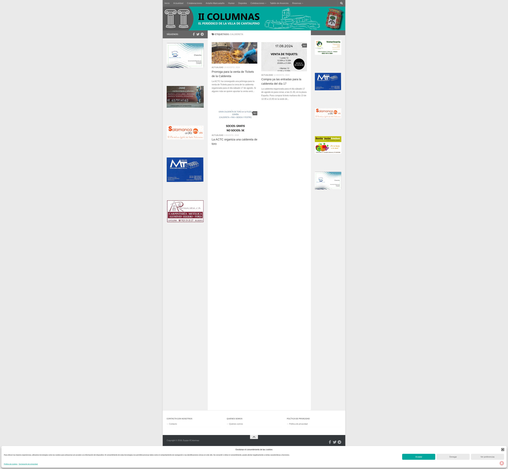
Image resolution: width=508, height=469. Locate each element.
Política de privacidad (298, 424)
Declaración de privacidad (28, 464)
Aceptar (418, 457)
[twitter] (197, 34)
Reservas (296, 3)
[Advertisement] (185, 279)
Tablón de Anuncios (279, 3)
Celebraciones (257, 3)
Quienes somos (236, 424)
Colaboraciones (194, 3)
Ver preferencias (487, 457)
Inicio (167, 3)
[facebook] (193, 34)
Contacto (173, 424)
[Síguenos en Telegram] (202, 34)
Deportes (242, 3)
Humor (231, 3)
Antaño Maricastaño (215, 3)
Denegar (453, 457)
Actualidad (178, 3)
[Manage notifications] (502, 463)
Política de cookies (10, 464)
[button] (502, 449)
